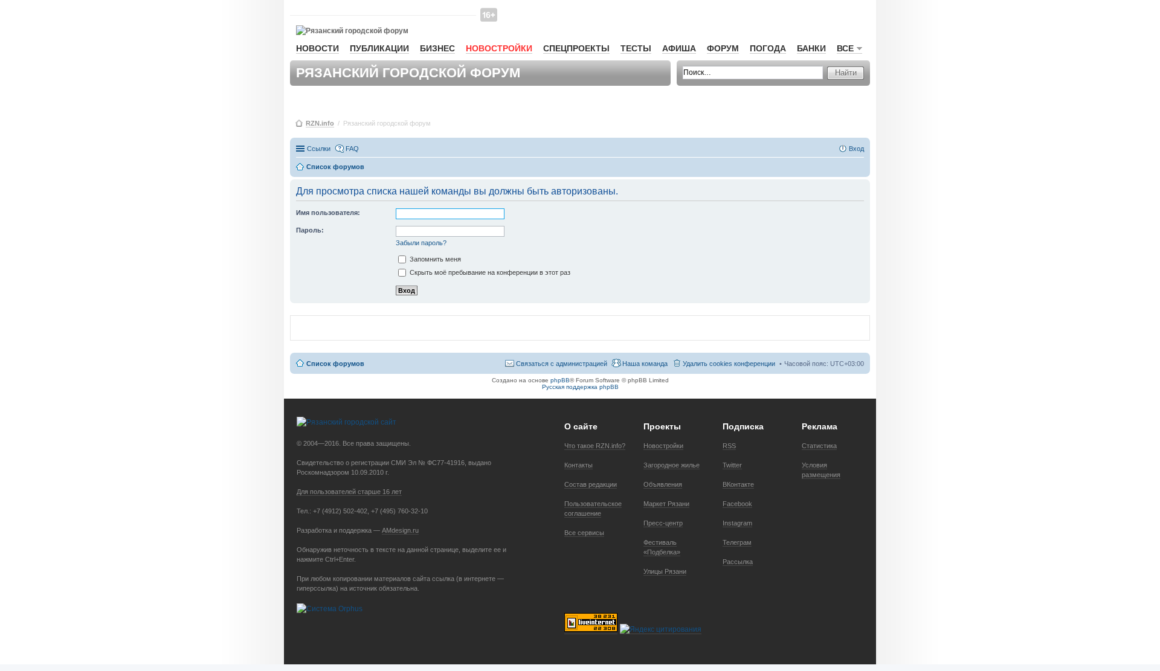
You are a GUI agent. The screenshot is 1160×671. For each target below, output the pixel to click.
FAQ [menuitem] (352, 148)
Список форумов (335, 363)
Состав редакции (590, 484)
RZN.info (320, 123)
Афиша (679, 48)
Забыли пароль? (421, 242)
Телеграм (737, 542)
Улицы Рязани (664, 571)
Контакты (578, 465)
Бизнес (437, 48)
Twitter (732, 465)
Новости (317, 48)
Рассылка (738, 561)
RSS (729, 445)
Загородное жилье (671, 465)
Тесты (635, 48)
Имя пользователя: (328, 212)
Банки (811, 48)
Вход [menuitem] (856, 148)
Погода (768, 48)
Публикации (379, 48)
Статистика (819, 445)
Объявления (662, 484)
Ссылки (318, 148)
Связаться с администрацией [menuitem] (561, 363)
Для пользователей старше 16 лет (349, 491)
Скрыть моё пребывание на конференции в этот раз (489, 272)
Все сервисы (584, 532)
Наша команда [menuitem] (645, 363)
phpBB (560, 380)
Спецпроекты (576, 48)
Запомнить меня (434, 259)
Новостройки (499, 48)
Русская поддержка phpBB (580, 387)
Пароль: (310, 230)
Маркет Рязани (666, 503)
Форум (723, 48)
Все (845, 48)
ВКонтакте (738, 484)
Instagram (737, 523)
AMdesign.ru (400, 530)
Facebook (737, 503)
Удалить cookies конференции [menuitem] (729, 363)
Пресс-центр (663, 523)
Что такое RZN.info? (594, 445)
